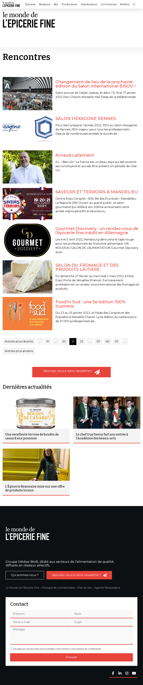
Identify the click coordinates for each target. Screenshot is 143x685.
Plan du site (84, 587)
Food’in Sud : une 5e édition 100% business (90, 304)
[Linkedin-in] (119, 673)
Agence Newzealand (107, 587)
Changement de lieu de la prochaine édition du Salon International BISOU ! (95, 84)
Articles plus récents (19, 341)
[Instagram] (126, 673)
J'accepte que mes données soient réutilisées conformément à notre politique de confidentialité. (57, 649)
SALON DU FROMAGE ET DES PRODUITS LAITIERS (87, 267)
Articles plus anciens (19, 351)
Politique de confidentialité (58, 587)
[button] (134, 4)
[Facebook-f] (113, 673)
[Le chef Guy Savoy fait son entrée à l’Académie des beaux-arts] (106, 413)
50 (116, 341)
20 (64, 341)
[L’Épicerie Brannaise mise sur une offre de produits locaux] (36, 465)
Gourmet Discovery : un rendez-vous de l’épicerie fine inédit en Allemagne (96, 230)
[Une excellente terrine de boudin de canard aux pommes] (36, 413)
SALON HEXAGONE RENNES (85, 118)
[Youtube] (133, 673)
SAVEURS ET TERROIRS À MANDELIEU (96, 191)
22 (81, 341)
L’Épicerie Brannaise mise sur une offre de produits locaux (35, 488)
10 (47, 341)
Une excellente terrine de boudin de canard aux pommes (32, 436)
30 (98, 341)
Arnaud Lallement (74, 155)
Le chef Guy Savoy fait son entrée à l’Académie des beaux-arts (102, 436)
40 (107, 341)
